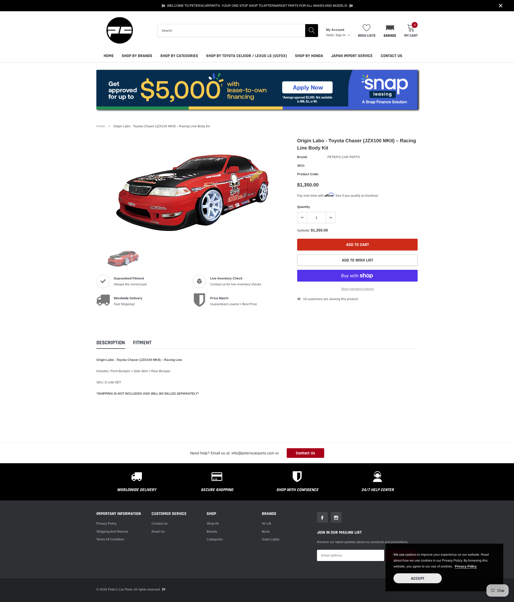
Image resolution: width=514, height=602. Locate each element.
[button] (390, 31)
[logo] (119, 30)
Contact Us (391, 56)
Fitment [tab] (142, 342)
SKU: (301, 165)
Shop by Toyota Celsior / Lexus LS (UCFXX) (246, 56)
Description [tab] (110, 342)
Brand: (302, 157)
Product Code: (308, 174)
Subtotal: (303, 230)
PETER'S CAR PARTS (343, 157)
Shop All (213, 523)
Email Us (158, 531)
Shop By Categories (179, 56)
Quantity (303, 207)
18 (305, 299)
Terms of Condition (110, 539)
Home (109, 56)
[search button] (311, 30)
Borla (266, 531)
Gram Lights (270, 539)
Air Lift (266, 523)
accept (417, 578)
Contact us (160, 523)
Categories (215, 539)
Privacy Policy (106, 523)
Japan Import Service (352, 56)
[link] (123, 258)
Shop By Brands (137, 56)
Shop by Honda (309, 56)
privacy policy (466, 566)
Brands (212, 531)
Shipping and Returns (112, 531)
